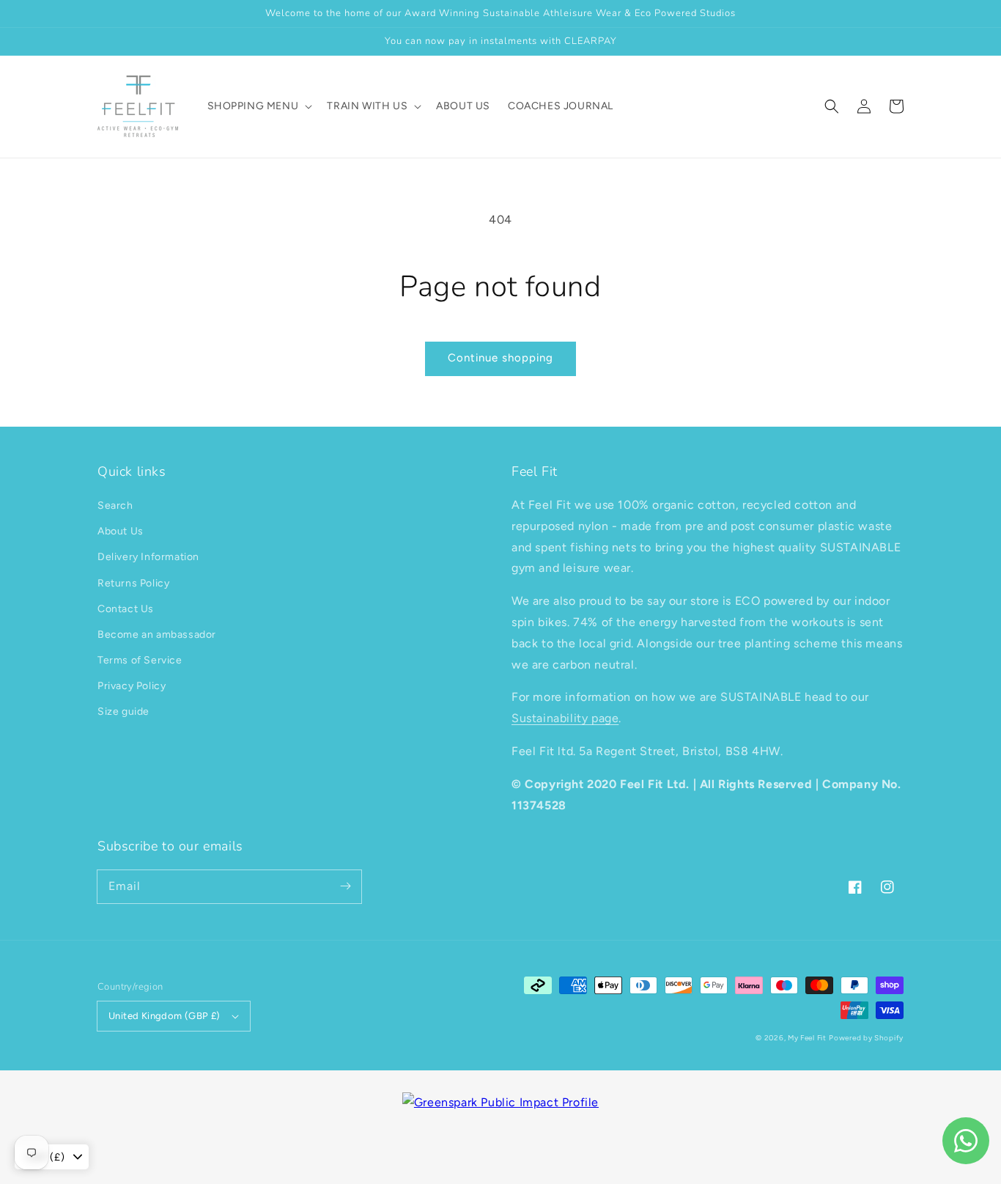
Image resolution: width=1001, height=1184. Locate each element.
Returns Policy (133, 583)
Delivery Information (148, 557)
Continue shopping (500, 357)
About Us (120, 531)
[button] (832, 106)
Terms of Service (139, 660)
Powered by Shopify (866, 1038)
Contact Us (125, 609)
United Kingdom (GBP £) (164, 1015)
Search (115, 505)
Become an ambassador (156, 634)
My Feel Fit (807, 1038)
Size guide (123, 711)
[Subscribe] (345, 886)
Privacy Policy (131, 686)
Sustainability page (564, 718)
